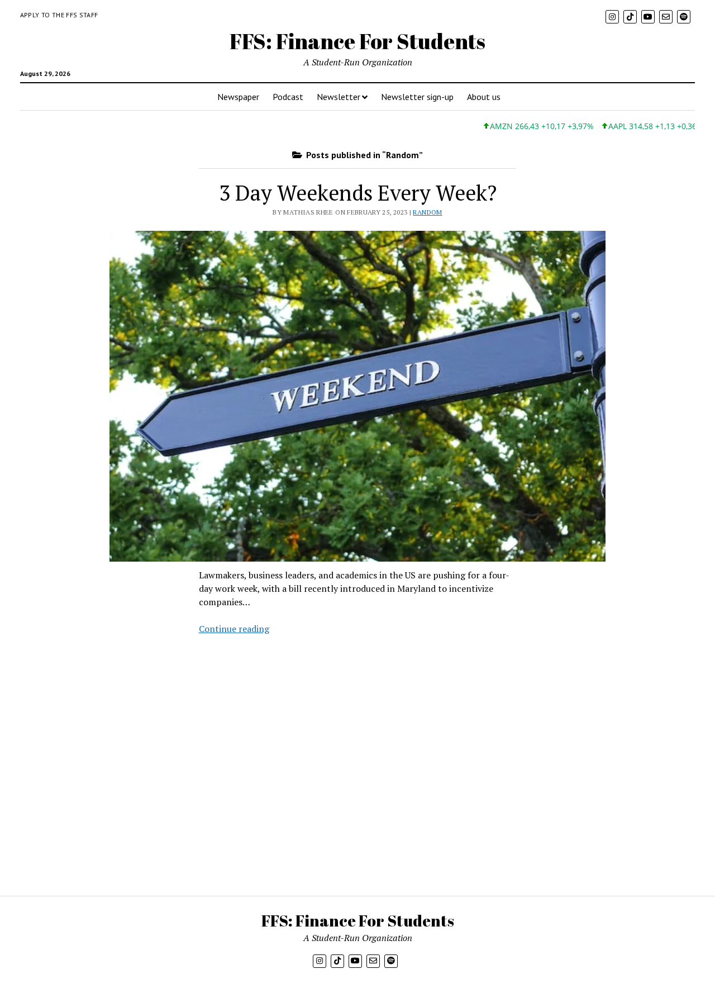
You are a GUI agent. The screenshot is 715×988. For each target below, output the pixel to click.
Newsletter (338, 96)
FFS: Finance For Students (357, 41)
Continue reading (234, 629)
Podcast (288, 96)
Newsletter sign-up (417, 96)
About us (483, 96)
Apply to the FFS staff (59, 15)
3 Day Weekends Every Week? (358, 193)
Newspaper (238, 96)
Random (427, 212)
